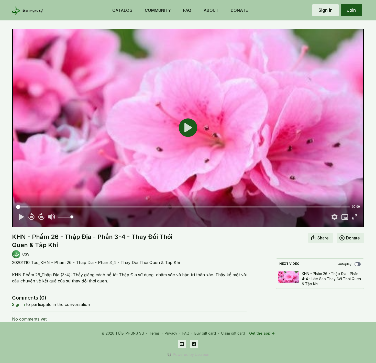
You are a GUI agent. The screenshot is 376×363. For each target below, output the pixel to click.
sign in (18, 304)
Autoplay (344, 264)
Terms (154, 333)
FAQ (185, 333)
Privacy (171, 333)
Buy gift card (205, 333)
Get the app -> (262, 333)
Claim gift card (233, 333)
